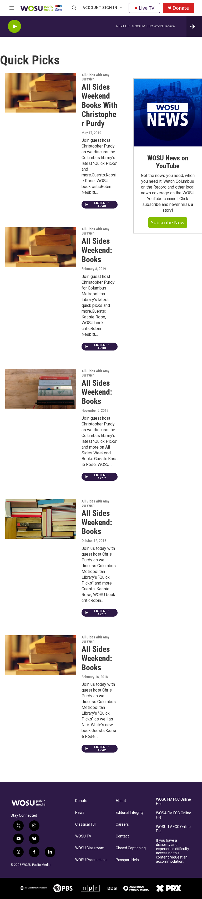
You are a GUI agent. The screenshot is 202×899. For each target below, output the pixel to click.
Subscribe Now (167, 222)
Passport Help (127, 860)
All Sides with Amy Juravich (95, 77)
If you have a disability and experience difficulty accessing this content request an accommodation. (172, 851)
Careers (122, 824)
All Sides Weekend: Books (97, 250)
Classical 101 (86, 824)
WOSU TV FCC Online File (173, 829)
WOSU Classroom (89, 848)
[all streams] (194, 26)
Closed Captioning (131, 848)
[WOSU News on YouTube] (168, 113)
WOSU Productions (91, 860)
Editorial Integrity (130, 813)
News (79, 813)
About (121, 801)
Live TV (146, 8)
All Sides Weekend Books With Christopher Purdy (99, 105)
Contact (122, 836)
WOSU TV (83, 836)
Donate (181, 8)
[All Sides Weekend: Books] (40, 247)
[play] (14, 26)
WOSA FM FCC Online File (173, 815)
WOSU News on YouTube (167, 162)
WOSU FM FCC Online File (173, 802)
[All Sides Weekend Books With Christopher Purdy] (40, 93)
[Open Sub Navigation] (121, 8)
